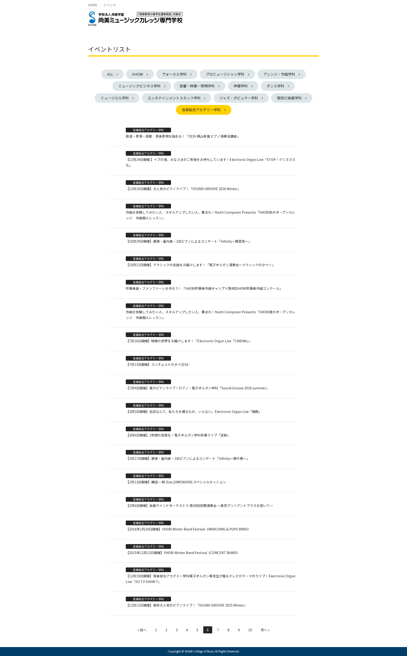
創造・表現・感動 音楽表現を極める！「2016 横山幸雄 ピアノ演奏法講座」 (183, 136)
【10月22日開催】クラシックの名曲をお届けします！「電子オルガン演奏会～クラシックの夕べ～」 (200, 264)
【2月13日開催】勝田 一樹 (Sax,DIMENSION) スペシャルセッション (176, 482)
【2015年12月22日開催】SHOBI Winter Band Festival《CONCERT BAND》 (182, 552)
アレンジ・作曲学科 (279, 74)
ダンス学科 (275, 85)
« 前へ (142, 629)
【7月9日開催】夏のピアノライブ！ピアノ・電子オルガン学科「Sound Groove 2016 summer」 (197, 388)
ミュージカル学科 (115, 97)
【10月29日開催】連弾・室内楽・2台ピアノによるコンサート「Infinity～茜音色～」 (189, 241)
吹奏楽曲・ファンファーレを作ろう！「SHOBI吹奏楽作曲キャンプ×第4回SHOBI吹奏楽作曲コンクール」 (204, 288)
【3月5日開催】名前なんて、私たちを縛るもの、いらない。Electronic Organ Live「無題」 (194, 411)
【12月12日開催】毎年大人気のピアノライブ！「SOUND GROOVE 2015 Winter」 (186, 605)
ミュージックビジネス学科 (139, 85)
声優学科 (241, 85)
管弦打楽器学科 (289, 97)
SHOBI (137, 74)
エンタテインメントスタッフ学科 (174, 97)
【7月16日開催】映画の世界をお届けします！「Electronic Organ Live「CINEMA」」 (189, 340)
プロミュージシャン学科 (225, 74)
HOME (93, 5)
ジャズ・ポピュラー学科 (239, 97)
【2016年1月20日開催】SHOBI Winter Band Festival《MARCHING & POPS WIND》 (188, 529)
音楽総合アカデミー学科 (201, 109)
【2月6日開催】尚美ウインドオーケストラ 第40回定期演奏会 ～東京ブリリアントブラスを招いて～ (199, 505)
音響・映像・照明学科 (197, 85)
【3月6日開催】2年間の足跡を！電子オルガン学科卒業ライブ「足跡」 (178, 435)
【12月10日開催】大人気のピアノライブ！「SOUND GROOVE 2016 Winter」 (183, 188)
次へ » (264, 629)
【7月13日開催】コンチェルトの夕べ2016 (157, 364)
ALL (110, 74)
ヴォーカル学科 (174, 74)
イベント (109, 5)
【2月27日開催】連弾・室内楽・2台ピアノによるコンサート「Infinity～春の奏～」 (188, 458)
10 (250, 629)
